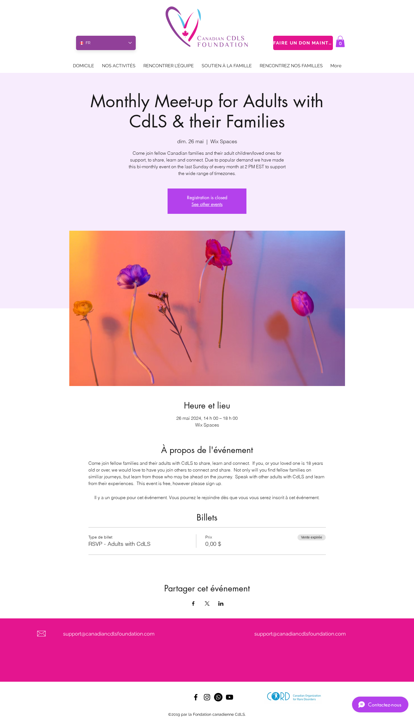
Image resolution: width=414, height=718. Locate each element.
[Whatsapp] (218, 697)
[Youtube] (229, 697)
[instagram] (207, 697)
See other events (207, 204)
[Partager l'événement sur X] (207, 603)
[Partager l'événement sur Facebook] (193, 603)
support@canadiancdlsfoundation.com (109, 634)
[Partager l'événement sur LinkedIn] (221, 603)
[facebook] (196, 697)
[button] (340, 41)
